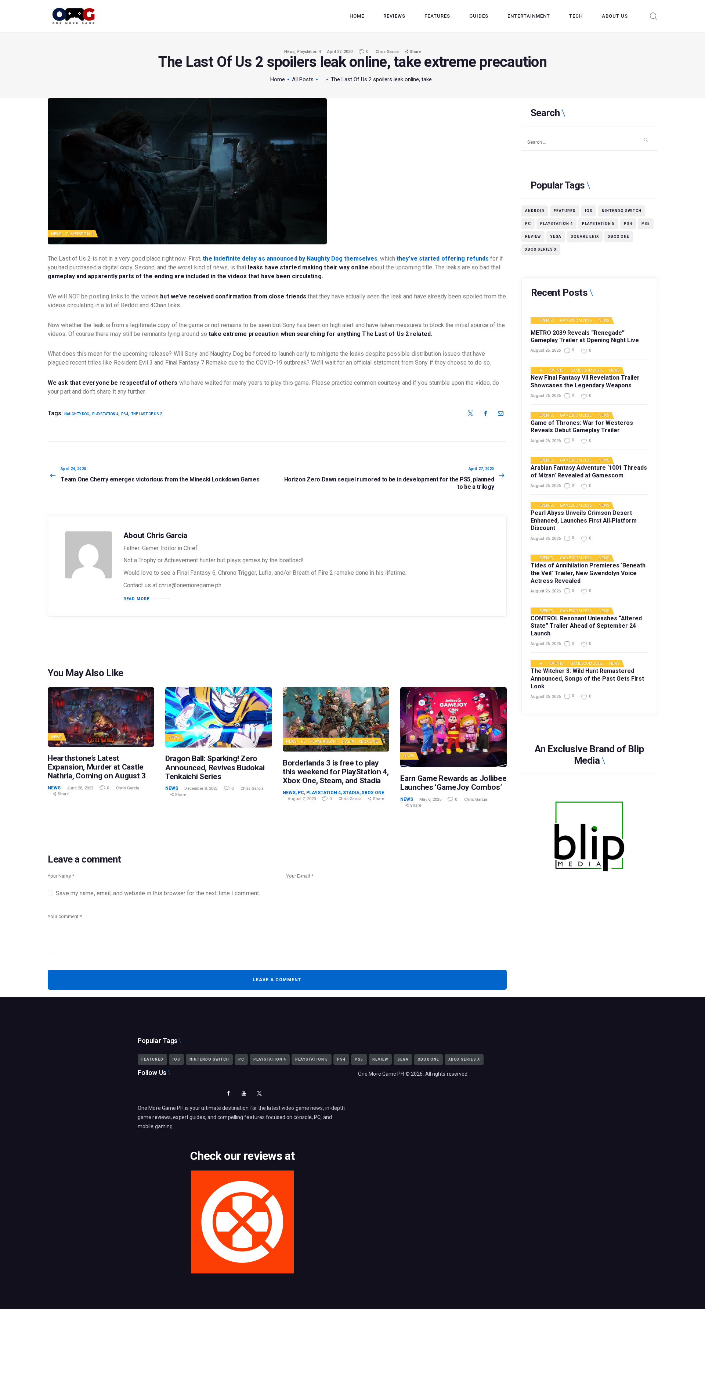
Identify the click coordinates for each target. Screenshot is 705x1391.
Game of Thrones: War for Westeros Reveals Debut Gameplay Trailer (582, 426)
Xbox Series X (541, 249)
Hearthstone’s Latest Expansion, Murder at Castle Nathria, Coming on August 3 (97, 767)
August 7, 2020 (302, 798)
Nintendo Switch (621, 211)
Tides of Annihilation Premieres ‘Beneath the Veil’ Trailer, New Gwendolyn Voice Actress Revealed (588, 573)
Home (277, 79)
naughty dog (76, 414)
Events (546, 321)
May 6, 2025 (430, 799)
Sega (555, 236)
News (289, 51)
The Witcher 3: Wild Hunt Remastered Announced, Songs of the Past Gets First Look (587, 678)
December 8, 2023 (201, 788)
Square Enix (585, 236)
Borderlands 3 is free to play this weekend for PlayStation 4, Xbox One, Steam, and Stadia (336, 772)
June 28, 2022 (80, 788)
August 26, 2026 (546, 350)
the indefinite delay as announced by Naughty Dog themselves (290, 258)
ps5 (645, 224)
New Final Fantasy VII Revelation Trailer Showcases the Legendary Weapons (585, 381)
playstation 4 (105, 414)
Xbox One (368, 741)
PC (303, 741)
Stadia (347, 741)
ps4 (124, 414)
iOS (589, 211)
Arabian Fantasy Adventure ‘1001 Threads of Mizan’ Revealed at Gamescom (589, 471)
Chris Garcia (388, 51)
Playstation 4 (309, 51)
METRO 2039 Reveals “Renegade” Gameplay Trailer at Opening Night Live (585, 336)
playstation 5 (598, 224)
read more (136, 599)
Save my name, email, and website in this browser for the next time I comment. (158, 893)
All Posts (303, 79)
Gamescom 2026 (576, 321)
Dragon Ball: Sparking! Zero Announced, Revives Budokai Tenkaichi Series (214, 767)
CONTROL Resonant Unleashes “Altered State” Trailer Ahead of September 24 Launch (586, 626)
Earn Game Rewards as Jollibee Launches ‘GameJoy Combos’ (453, 783)
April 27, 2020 (339, 51)
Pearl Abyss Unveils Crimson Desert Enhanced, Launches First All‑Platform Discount (584, 520)
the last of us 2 (146, 414)
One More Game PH (381, 1074)
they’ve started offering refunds (443, 258)
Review (533, 236)
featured (565, 211)
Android (535, 211)
